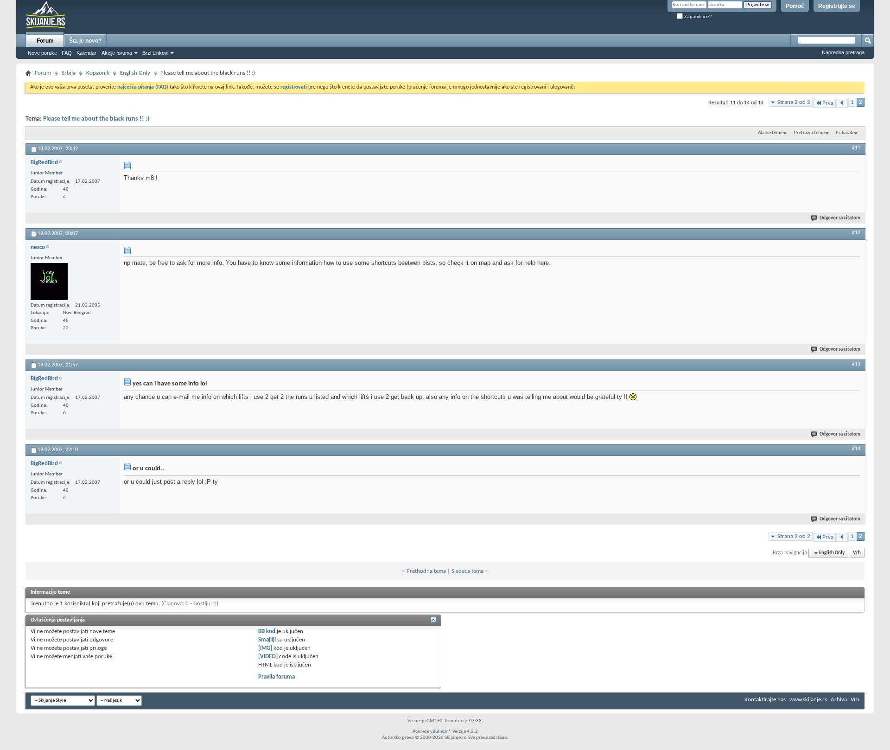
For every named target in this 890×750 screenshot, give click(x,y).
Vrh (857, 553)
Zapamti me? (697, 16)
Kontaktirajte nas (765, 700)
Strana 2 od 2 (793, 102)
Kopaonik (97, 73)
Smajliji (267, 640)
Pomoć (795, 6)
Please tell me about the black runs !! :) (96, 118)
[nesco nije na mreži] (49, 281)
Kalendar (86, 53)
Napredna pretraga (843, 52)
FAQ (67, 53)
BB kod (266, 631)
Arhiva (839, 700)
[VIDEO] (268, 657)
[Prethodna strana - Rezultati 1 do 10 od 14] (842, 103)
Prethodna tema (426, 571)
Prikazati (844, 132)
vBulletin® (440, 731)
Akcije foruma (117, 53)
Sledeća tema (467, 571)
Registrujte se (836, 6)
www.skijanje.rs (808, 700)
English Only (135, 73)
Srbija (69, 73)
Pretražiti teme (809, 132)
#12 (856, 233)
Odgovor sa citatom (840, 218)
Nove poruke (42, 53)
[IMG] (265, 648)
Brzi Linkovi (155, 53)
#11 (856, 148)
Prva (827, 103)
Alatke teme (770, 132)
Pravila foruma (276, 677)
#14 (856, 449)
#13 (856, 364)
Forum (45, 41)
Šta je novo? (85, 41)
